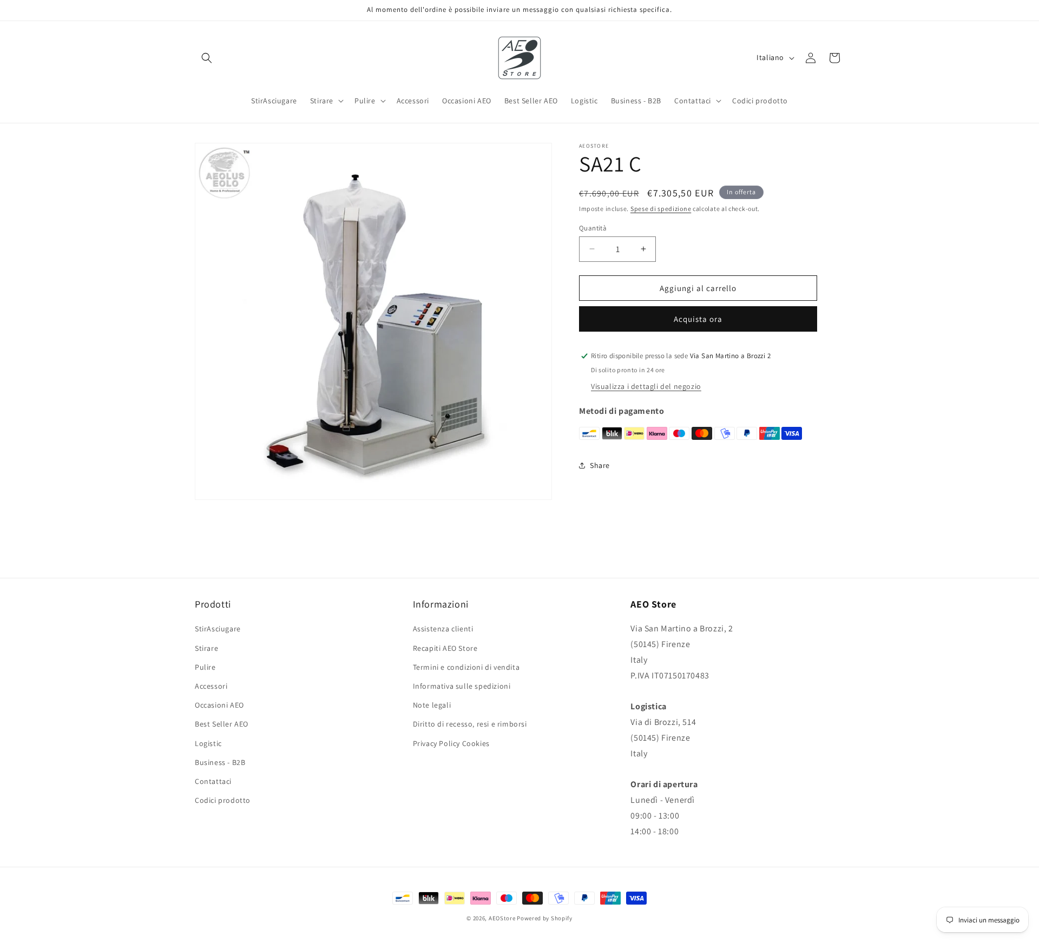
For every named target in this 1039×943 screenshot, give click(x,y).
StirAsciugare (218, 629)
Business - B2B (220, 762)
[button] (207, 58)
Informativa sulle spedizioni (462, 686)
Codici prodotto (223, 800)
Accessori (211, 686)
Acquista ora (698, 319)
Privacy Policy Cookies (451, 743)
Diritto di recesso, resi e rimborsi (470, 724)
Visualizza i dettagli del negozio (646, 386)
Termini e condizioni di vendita (466, 667)
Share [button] (600, 465)
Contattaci (213, 781)
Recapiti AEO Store (445, 648)
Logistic (208, 743)
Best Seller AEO (221, 724)
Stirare (206, 648)
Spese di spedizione (660, 209)
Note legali (432, 705)
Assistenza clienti (443, 629)
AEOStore (502, 918)
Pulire (205, 667)
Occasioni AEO (219, 705)
